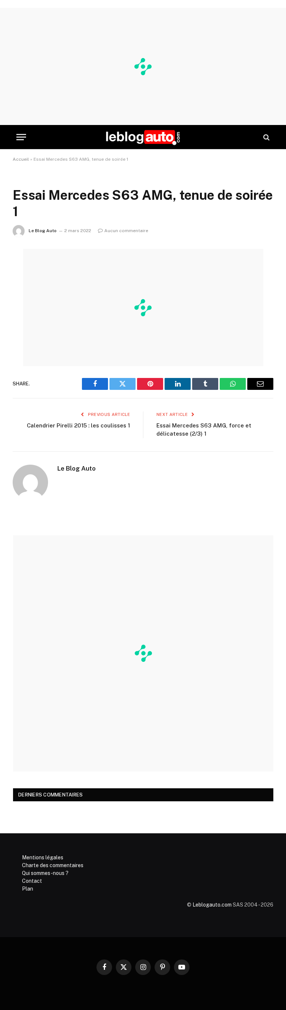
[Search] (266, 137)
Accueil (21, 159)
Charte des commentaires (52, 865)
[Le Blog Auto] (143, 137)
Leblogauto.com (212, 905)
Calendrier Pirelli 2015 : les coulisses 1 (78, 425)
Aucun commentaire (126, 230)
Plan (27, 889)
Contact (32, 881)
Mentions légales (42, 857)
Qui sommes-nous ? (45, 873)
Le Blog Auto (43, 230)
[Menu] (21, 137)
